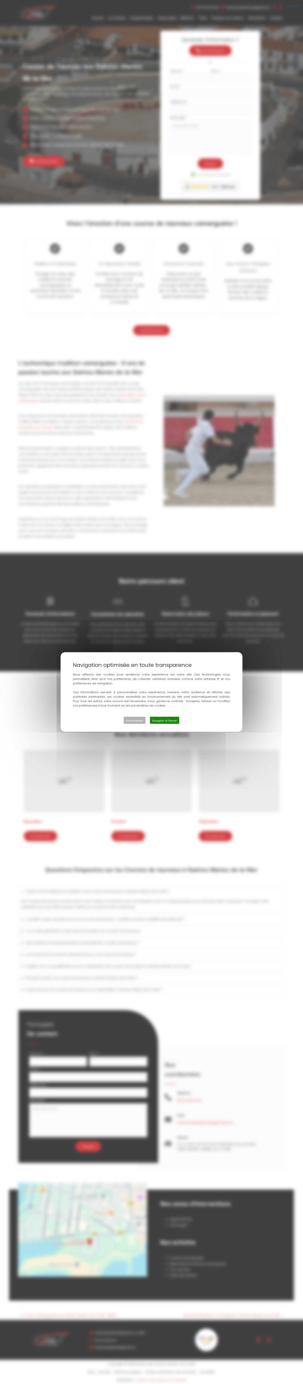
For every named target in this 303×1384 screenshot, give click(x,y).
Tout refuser (293, 5)
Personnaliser (134, 720)
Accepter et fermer (164, 720)
